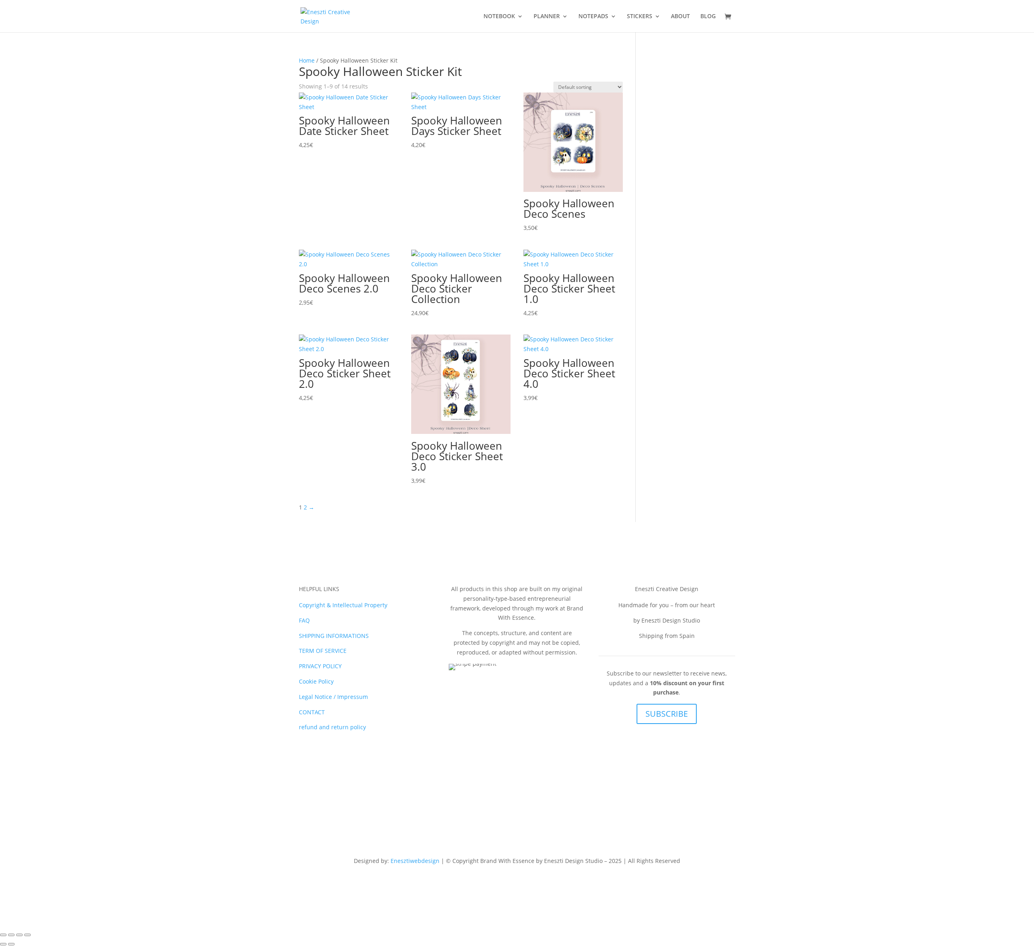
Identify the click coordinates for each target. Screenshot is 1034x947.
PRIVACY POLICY (320, 666)
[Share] (19, 935)
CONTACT (312, 712)
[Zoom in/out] (3, 935)
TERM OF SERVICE (323, 650)
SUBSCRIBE (666, 713)
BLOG (708, 16)
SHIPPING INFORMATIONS (334, 636)
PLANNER (547, 16)
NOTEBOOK (499, 16)
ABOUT (680, 16)
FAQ (304, 620)
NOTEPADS (593, 16)
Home (307, 60)
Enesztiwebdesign (415, 861)
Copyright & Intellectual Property (343, 605)
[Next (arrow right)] (11, 944)
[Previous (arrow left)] (3, 944)
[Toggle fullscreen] (11, 935)
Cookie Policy (316, 681)
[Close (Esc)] (27, 935)
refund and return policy (332, 727)
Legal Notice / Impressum (333, 697)
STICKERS (639, 16)
